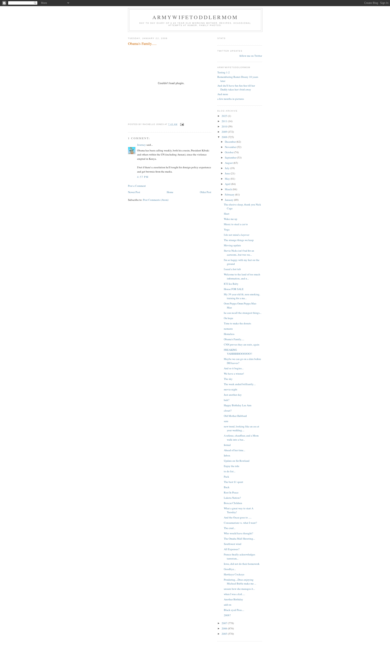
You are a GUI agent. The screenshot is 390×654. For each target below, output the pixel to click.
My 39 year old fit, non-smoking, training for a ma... (242, 296)
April (228, 184)
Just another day (233, 395)
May (228, 178)
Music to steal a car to (236, 224)
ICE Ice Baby (231, 284)
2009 (225, 132)
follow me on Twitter (250, 56)
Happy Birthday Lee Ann (237, 405)
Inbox (227, 455)
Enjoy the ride (231, 466)
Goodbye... (230, 569)
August (229, 163)
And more (222, 94)
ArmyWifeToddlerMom (195, 17)
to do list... (229, 471)
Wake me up (230, 219)
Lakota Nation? (232, 498)
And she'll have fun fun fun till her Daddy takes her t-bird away (236, 87)
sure (226, 421)
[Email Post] (181, 124)
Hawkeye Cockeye (234, 574)
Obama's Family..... (234, 339)
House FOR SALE (234, 289)
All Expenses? (231, 549)
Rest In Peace (231, 492)
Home (170, 192)
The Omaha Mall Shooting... (239, 538)
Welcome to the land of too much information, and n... (242, 276)
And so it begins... (234, 368)
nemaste (228, 328)
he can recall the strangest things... (242, 313)
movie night (230, 389)
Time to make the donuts (237, 323)
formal (227, 445)
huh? (226, 400)
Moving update (232, 245)
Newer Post (134, 192)
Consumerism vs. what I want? (240, 523)
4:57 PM (142, 177)
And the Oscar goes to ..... (237, 517)
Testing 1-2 (223, 72)
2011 (225, 121)
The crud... (229, 528)
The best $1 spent (233, 482)
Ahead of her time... (234, 450)
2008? (227, 615)
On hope (228, 318)
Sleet (226, 213)
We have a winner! (234, 373)
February (230, 194)
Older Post (205, 192)
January (229, 200)
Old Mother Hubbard (235, 416)
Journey (141, 145)
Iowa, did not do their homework (242, 564)
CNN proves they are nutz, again (241, 344)
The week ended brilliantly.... (240, 384)
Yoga (227, 229)
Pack (226, 476)
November (231, 147)
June (228, 173)
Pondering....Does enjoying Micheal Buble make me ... (240, 582)
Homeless (229, 334)
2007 (225, 623)
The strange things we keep (239, 240)
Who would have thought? (238, 533)
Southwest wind (232, 544)
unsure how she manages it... (239, 589)
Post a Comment (137, 186)
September (231, 157)
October (229, 152)
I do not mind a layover (236, 235)
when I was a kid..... (234, 594)
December (230, 141)
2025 (225, 116)
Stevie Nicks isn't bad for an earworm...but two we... (239, 252)
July (227, 168)
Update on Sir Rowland (236, 461)
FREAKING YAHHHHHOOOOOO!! (238, 352)
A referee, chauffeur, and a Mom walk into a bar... (241, 437)
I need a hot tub (232, 269)
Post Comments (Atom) (155, 200)
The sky (228, 379)
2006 (225, 628)
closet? (228, 410)
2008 (225, 137)
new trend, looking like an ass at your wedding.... (241, 428)
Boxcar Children (233, 503)
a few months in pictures (230, 99)
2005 (225, 634)
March (229, 189)
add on (227, 604)
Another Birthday (233, 599)
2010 (225, 126)
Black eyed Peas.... (234, 610)
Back (227, 487)
